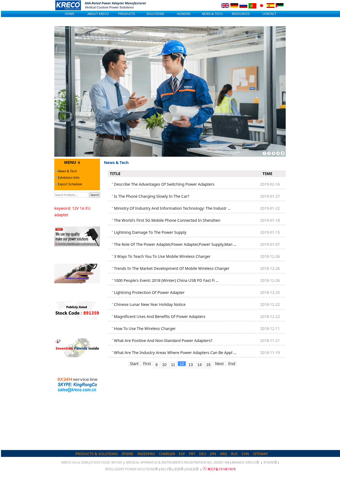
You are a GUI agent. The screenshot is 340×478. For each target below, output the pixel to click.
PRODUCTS (126, 14)
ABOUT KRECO (98, 14)
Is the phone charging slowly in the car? (151, 196)
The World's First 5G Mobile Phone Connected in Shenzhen (167, 220)
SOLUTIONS (155, 14)
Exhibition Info (68, 177)
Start (134, 363)
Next (219, 363)
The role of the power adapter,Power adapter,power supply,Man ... (175, 244)
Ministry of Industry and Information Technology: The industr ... (172, 208)
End (231, 363)
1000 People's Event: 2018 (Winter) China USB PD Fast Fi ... (166, 280)
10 (164, 364)
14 (199, 364)
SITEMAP (260, 453)
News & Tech (67, 171)
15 (208, 364)
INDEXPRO (146, 453)
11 (173, 364)
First (147, 363)
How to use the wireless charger (145, 328)
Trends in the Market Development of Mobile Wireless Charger (171, 268)
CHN (245, 453)
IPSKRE (127, 453)
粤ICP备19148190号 (221, 469)
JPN (213, 453)
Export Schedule (69, 184)
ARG (223, 453)
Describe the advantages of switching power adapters (164, 184)
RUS (234, 453)
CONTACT (269, 14)
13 (190, 364)
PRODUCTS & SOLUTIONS (96, 453)
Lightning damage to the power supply (150, 232)
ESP (182, 453)
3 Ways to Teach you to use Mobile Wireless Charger (162, 256)
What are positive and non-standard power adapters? (163, 340)
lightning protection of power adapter (149, 292)
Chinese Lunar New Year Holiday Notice (150, 304)
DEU (202, 453)
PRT (192, 453)
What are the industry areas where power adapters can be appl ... (175, 352)
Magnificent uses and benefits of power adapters (159, 316)
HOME (69, 14)
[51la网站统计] (204, 469)
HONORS (183, 14)
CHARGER (167, 453)
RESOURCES (241, 14)
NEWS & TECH (212, 14)
